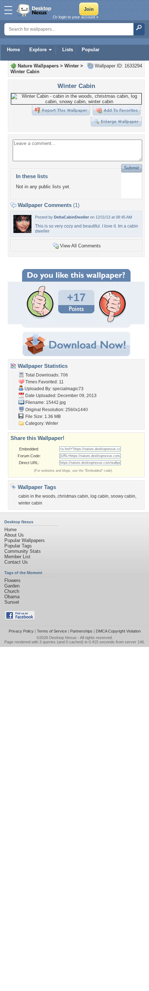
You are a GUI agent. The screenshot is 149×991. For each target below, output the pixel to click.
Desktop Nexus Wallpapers (35, 10)
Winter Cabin (24, 71)
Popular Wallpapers (24, 540)
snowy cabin (123, 496)
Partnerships (81, 631)
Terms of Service (52, 631)
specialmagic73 (68, 388)
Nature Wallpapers (38, 66)
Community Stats (22, 551)
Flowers (12, 580)
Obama (12, 596)
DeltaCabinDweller (71, 217)
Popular (90, 49)
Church (11, 591)
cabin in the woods (36, 496)
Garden (12, 586)
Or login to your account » (75, 17)
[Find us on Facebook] (20, 618)
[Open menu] (8, 10)
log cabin (99, 496)
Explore (38, 49)
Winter (71, 66)
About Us (14, 535)
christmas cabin (73, 496)
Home (13, 49)
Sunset (11, 602)
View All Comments (80, 245)
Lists (67, 49)
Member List (17, 556)
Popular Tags (18, 546)
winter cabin (30, 503)
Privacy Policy (21, 631)
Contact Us (16, 562)
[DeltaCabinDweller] (22, 231)
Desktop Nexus (63, 637)
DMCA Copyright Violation (118, 631)
